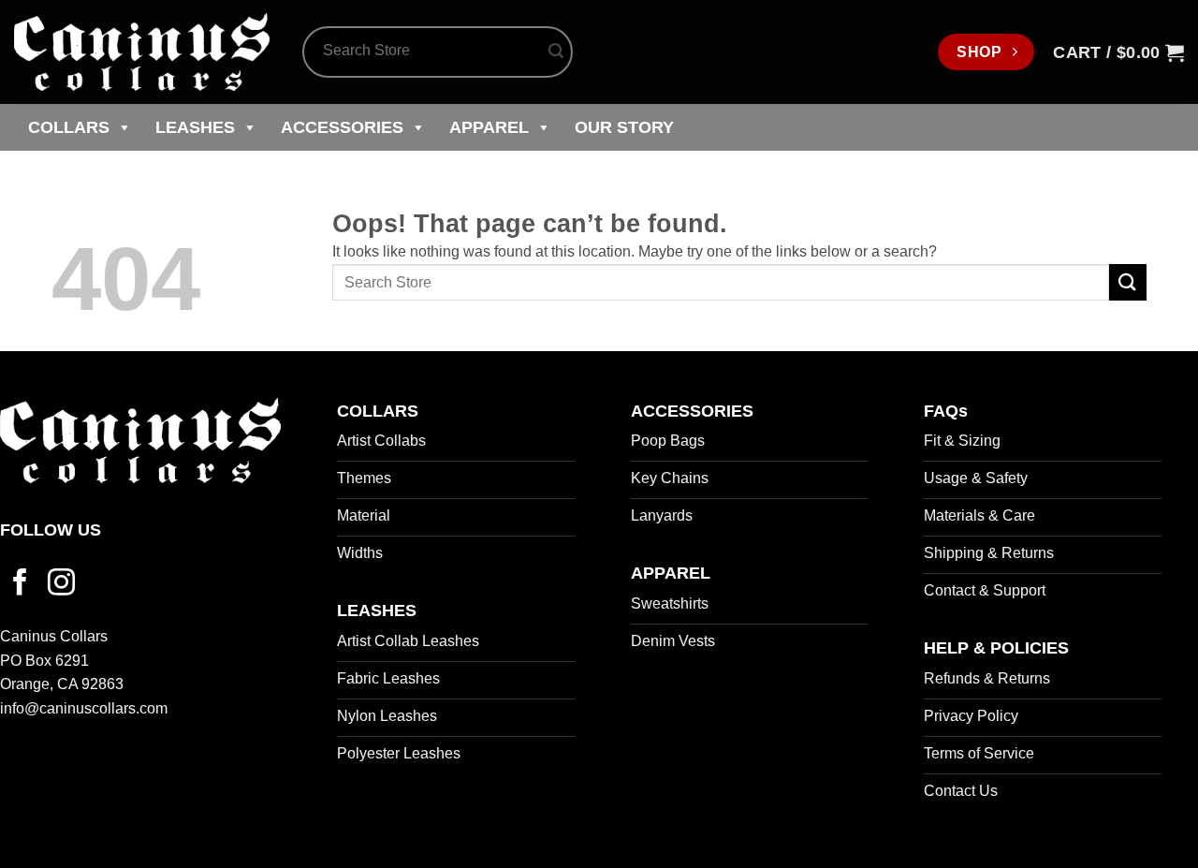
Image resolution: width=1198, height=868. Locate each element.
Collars (69, 127)
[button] (1118, 52)
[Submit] (556, 52)
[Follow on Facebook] (20, 584)
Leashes (195, 127)
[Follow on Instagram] (61, 584)
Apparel (489, 127)
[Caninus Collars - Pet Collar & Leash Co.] (144, 52)
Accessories (342, 127)
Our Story (624, 127)
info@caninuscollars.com (84, 708)
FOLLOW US (50, 530)
